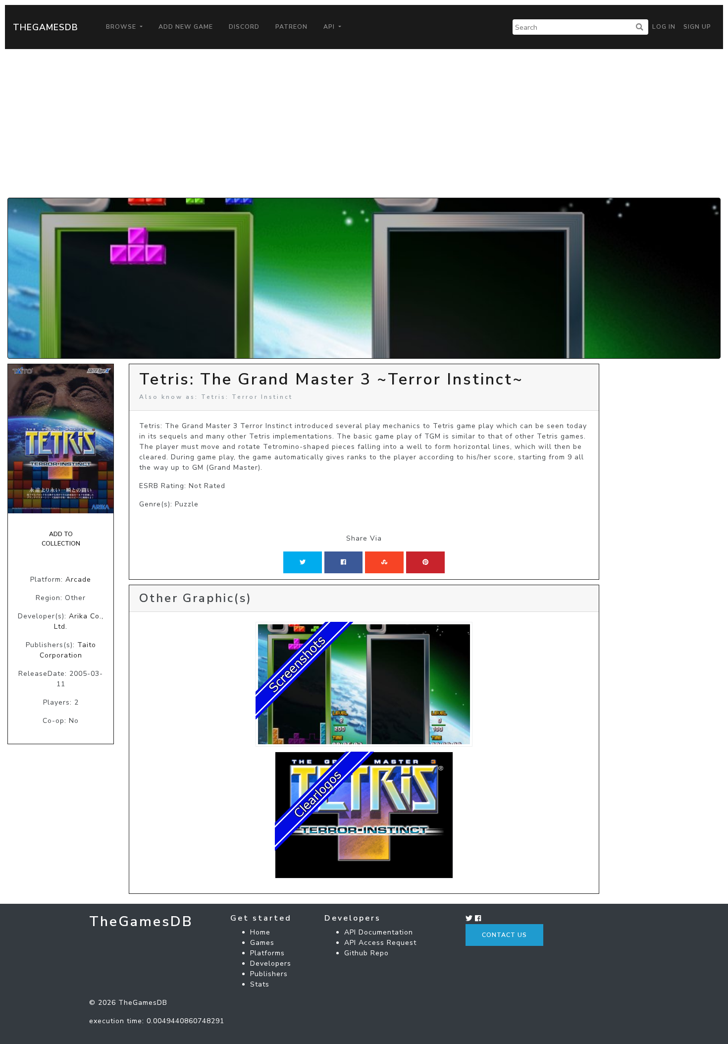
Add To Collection (61, 538)
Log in (664, 27)
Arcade (78, 579)
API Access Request (380, 942)
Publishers (269, 974)
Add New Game (185, 27)
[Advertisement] (364, 123)
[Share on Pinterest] (425, 562)
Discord (244, 27)
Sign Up (697, 27)
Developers (270, 963)
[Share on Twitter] (302, 562)
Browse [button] (122, 27)
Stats (259, 984)
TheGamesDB (45, 27)
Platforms (267, 953)
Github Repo (366, 953)
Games (262, 942)
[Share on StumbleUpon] (384, 562)
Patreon (291, 27)
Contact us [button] (504, 935)
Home (260, 932)
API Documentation (378, 932)
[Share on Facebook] (343, 562)
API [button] (330, 27)
